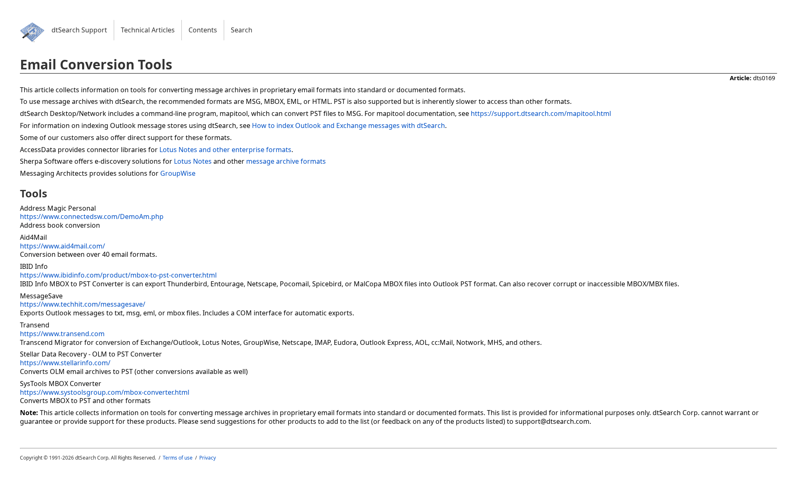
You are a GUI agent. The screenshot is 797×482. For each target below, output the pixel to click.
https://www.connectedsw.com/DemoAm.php (92, 216)
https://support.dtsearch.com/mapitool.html (541, 113)
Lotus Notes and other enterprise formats (225, 149)
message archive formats (286, 161)
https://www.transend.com (62, 333)
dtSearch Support (79, 29)
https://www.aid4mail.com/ (62, 246)
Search (241, 29)
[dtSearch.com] (32, 42)
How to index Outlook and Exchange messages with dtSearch (348, 125)
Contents (202, 29)
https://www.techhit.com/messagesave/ (82, 304)
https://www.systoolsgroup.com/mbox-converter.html (104, 392)
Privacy (207, 457)
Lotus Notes (193, 161)
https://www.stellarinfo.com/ (65, 362)
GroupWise (178, 173)
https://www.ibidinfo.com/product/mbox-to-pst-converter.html (118, 275)
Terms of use (178, 457)
